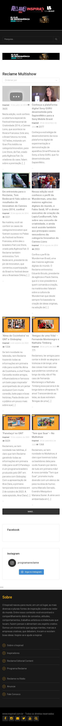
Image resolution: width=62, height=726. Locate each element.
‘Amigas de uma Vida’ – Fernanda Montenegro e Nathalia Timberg (45, 339)
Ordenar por (11, 80)
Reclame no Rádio (16, 678)
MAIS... (31, 511)
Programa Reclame (17, 668)
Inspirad (5, 105)
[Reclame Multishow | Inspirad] (33, 9)
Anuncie (11, 686)
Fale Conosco (14, 694)
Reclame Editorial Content (20, 661)
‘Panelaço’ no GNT (12, 433)
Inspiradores (13, 653)
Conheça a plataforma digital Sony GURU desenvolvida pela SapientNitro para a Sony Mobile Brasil (44, 112)
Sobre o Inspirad (15, 645)
